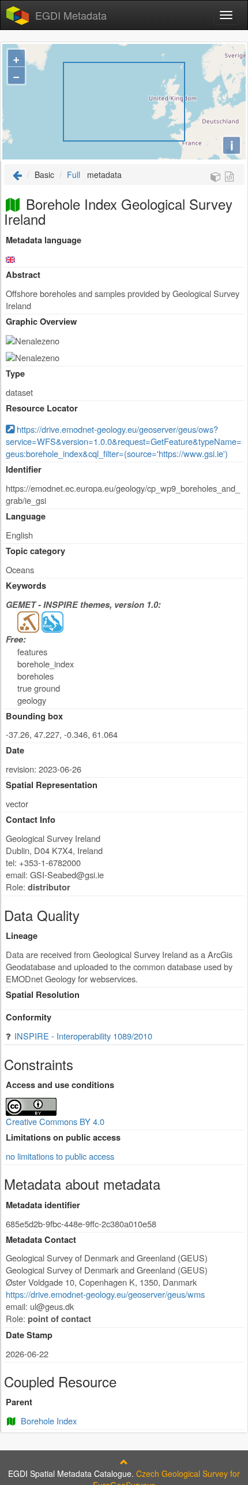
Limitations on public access (63, 1137)
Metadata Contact (41, 1240)
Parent (19, 1402)
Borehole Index (49, 1421)
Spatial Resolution (43, 995)
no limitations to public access (60, 1156)
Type (15, 373)
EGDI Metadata (71, 15)
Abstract (23, 275)
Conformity (28, 1017)
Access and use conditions (60, 1085)
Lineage (21, 936)
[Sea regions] (52, 621)
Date (15, 750)
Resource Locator (42, 408)
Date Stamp (29, 1335)
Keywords (26, 586)
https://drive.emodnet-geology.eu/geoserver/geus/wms (105, 1294)
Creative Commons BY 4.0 (55, 1121)
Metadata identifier (43, 1205)
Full (73, 174)
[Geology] (28, 621)
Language (26, 516)
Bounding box (34, 716)
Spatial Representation (51, 785)
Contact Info (30, 820)
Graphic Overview (41, 321)
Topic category (35, 551)
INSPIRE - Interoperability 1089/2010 (83, 1036)
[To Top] (124, 1462)
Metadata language (43, 240)
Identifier (24, 469)
